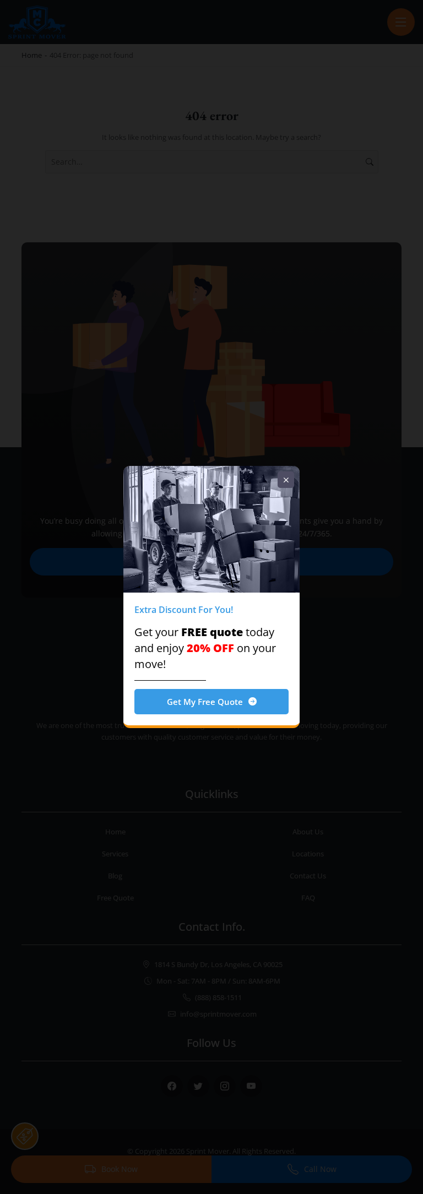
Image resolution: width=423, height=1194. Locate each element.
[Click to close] (286, 479)
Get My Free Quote (205, 701)
